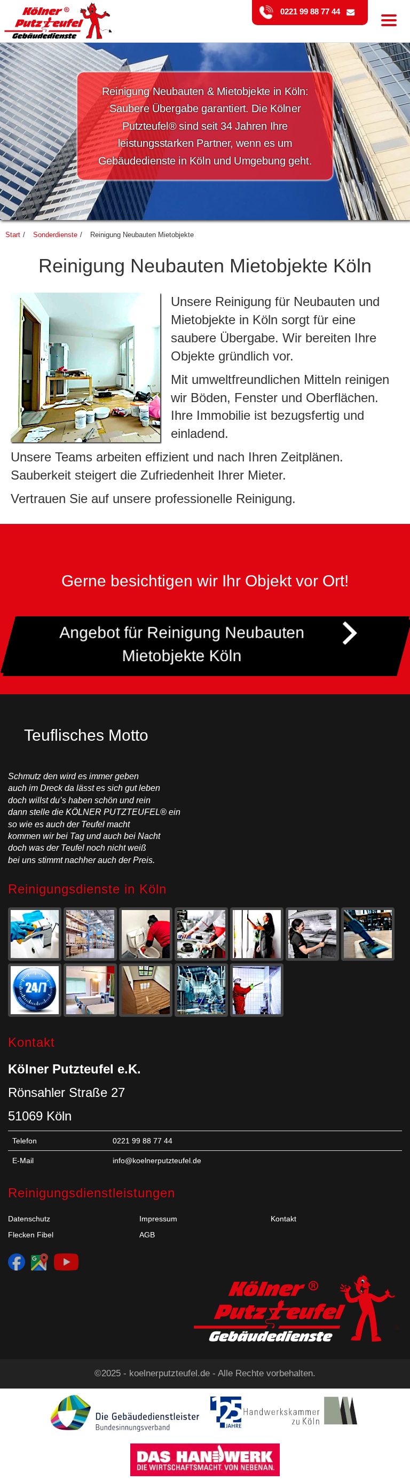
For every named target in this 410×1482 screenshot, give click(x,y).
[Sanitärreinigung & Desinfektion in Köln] (145, 934)
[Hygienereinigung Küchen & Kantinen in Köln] (201, 934)
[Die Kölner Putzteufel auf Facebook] (16, 1261)
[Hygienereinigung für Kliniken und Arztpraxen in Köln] (90, 990)
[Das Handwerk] (205, 1460)
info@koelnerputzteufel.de (157, 1160)
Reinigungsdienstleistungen (91, 1193)
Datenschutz (29, 1218)
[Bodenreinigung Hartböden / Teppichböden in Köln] (368, 934)
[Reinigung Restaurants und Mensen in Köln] (312, 934)
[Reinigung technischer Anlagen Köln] (201, 990)
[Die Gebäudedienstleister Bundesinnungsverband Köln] (125, 1413)
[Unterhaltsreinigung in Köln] (34, 934)
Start (12, 235)
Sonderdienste (55, 235)
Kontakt (283, 1218)
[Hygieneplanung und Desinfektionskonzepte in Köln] (256, 990)
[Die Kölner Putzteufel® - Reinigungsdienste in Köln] (56, 13)
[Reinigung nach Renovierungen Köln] (145, 990)
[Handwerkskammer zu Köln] (285, 1412)
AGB (147, 1234)
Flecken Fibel (30, 1234)
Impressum (158, 1218)
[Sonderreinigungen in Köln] (34, 990)
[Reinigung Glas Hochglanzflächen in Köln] (256, 934)
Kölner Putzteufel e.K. (74, 1069)
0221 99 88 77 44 (307, 11)
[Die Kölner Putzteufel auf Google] (39, 1261)
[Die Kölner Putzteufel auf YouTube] (66, 1261)
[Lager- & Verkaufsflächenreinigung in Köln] (90, 934)
